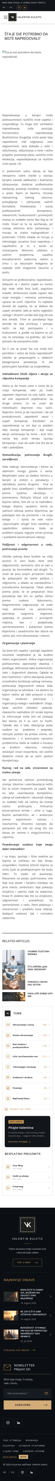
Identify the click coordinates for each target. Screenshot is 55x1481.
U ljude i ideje (11, 1451)
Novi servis (14, 1456)
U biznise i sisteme (34, 1451)
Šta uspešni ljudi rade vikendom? (37, 968)
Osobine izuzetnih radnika (38, 953)
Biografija (32, 1440)
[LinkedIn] (25, 7)
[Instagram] (19, 7)
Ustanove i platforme (32, 1445)
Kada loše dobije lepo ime (40, 995)
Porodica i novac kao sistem (38, 983)
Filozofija (9, 1445)
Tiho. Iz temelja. (12, 1440)
